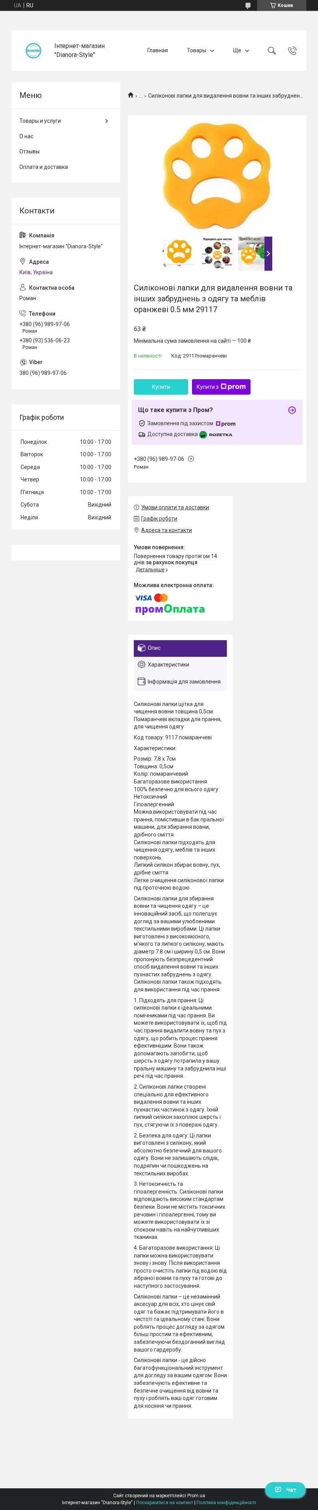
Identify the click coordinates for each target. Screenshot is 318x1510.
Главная (157, 50)
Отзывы (29, 151)
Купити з (208, 387)
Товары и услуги (40, 121)
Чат (291, 1490)
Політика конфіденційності (226, 1502)
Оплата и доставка (43, 167)
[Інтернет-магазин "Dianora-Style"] (33, 50)
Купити (161, 387)
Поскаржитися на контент (164, 1502)
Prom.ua (196, 1495)
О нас (26, 136)
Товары (196, 50)
